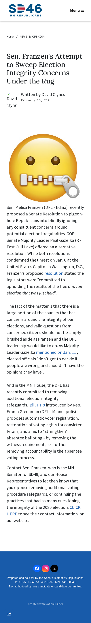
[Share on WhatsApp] (9, 603)
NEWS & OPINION (32, 36)
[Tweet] (9, 578)
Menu (75, 10)
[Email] (9, 566)
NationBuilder (54, 604)
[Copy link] (9, 553)
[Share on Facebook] (9, 591)
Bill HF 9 (37, 405)
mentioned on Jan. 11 (56, 352)
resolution (53, 273)
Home (10, 36)
